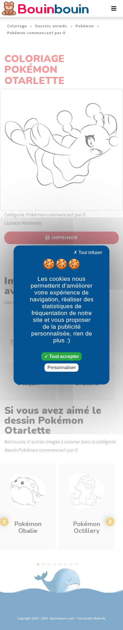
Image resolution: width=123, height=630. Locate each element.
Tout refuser (89, 252)
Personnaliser (61, 367)
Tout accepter (63, 356)
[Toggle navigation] (114, 8)
